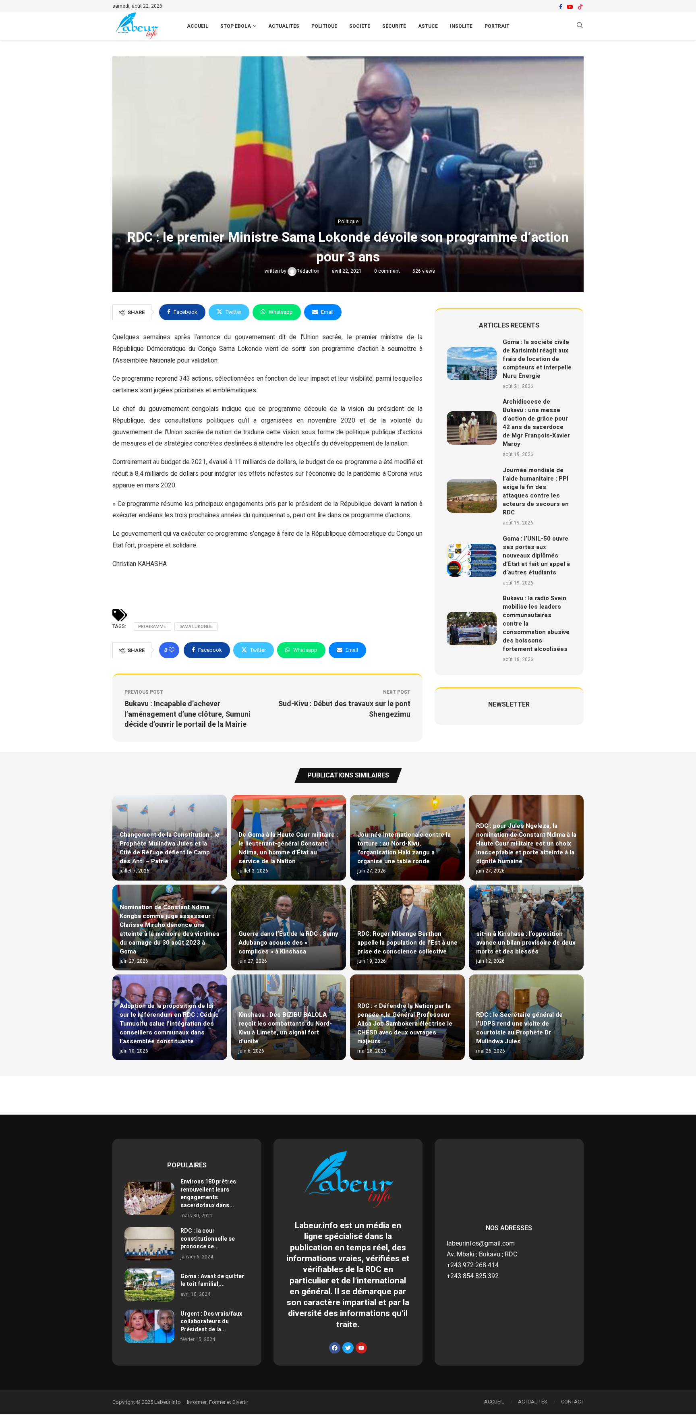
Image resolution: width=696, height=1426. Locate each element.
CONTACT (572, 1401)
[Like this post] (171, 650)
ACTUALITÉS (532, 1401)
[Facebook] (561, 7)
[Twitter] (348, 1347)
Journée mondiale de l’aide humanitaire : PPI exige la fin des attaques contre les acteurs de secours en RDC (536, 491)
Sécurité (394, 26)
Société (359, 26)
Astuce (428, 26)
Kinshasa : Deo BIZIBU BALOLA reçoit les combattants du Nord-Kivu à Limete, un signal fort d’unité (285, 1028)
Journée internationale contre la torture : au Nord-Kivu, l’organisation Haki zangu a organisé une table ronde (404, 848)
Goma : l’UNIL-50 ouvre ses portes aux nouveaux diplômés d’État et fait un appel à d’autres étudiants (536, 555)
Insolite (461, 26)
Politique (324, 26)
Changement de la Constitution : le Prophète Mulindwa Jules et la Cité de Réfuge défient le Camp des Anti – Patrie (170, 848)
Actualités (283, 26)
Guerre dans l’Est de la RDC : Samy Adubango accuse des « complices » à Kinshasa (288, 942)
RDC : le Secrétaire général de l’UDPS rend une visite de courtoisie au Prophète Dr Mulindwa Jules (519, 1028)
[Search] (580, 26)
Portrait (497, 26)
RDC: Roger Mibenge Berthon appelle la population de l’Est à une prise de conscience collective (407, 942)
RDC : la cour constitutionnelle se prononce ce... (207, 1239)
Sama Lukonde (196, 626)
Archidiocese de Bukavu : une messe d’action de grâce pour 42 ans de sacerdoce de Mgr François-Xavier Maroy (536, 422)
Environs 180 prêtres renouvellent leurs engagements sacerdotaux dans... (208, 1193)
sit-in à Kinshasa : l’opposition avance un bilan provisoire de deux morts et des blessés (526, 942)
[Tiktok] (580, 7)
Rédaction (308, 271)
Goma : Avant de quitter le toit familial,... (212, 1280)
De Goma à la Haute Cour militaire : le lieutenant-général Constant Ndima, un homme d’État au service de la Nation (288, 848)
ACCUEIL (197, 26)
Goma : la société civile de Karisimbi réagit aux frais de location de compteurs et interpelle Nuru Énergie (537, 359)
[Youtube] (570, 7)
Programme (152, 626)
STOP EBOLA (235, 26)
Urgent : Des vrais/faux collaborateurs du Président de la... (211, 1322)
